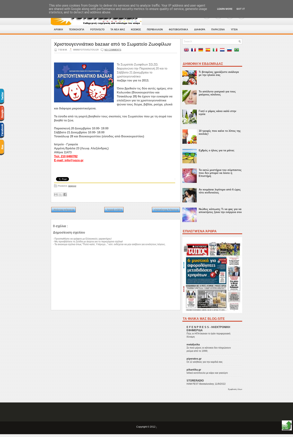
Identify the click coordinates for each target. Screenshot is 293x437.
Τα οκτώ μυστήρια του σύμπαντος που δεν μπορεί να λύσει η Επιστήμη (220, 172)
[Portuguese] (237, 50)
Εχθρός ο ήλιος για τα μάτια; (216, 150)
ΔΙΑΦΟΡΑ (199, 29)
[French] (194, 50)
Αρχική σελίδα (113, 209)
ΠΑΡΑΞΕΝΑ (218, 29)
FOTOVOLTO (97, 29)
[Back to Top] (287, 425)
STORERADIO (195, 380)
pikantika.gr (194, 369)
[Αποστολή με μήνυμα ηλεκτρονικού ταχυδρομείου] (56, 194)
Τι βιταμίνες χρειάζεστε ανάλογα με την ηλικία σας (219, 73)
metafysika (193, 344)
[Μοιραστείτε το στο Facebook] (65, 194)
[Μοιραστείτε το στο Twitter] (60, 194)
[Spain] (208, 50)
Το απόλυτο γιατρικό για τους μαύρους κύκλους (217, 93)
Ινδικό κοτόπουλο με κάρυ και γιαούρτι (207, 373)
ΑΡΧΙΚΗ (58, 29)
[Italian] (216, 50)
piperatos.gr (194, 358)
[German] (201, 50)
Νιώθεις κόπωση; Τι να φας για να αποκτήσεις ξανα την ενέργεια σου (220, 211)
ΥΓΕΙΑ (234, 29)
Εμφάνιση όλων (235, 389)
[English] (187, 50)
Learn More (224, 9)
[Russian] (230, 50)
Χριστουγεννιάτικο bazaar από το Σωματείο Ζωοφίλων (112, 44)
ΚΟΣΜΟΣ (136, 29)
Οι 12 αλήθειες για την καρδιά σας (205, 362)
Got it (240, 9)
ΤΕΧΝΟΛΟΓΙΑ (76, 29)
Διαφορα (72, 186)
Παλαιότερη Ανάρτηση (166, 209)
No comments (112, 50)
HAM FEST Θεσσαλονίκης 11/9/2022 (206, 383)
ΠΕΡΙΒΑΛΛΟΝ (155, 29)
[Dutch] (223, 50)
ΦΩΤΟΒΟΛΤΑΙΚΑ (178, 29)
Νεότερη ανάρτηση (63, 209)
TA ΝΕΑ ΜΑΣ (117, 29)
